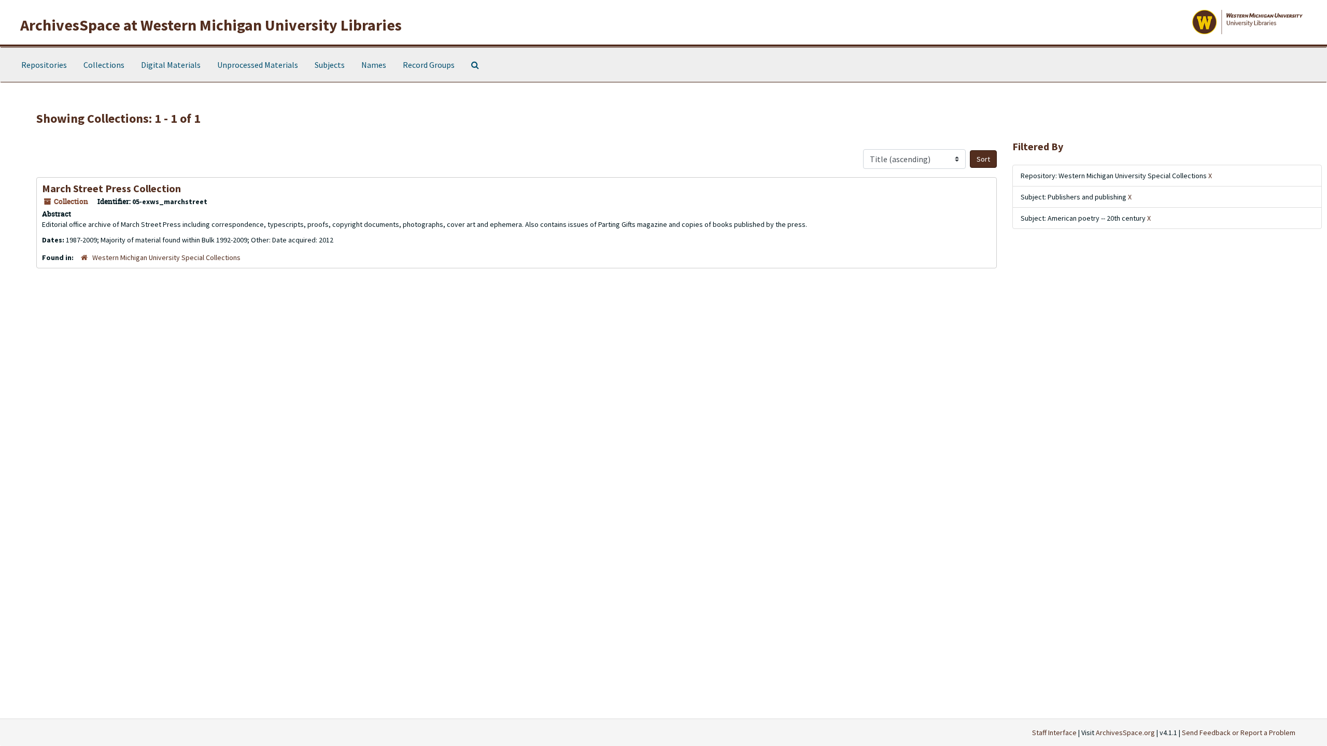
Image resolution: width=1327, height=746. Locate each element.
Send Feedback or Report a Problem (1238, 732)
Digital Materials (171, 65)
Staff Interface (1054, 732)
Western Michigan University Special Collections (166, 257)
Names (373, 65)
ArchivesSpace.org (1125, 732)
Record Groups (429, 65)
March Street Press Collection (111, 188)
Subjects (330, 65)
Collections (103, 65)
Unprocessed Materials (257, 65)
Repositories (44, 65)
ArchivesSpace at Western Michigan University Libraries (211, 25)
